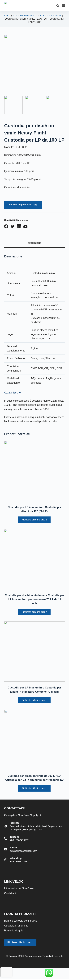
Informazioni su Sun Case (19, 888)
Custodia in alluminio (16, 925)
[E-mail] (25, 226)
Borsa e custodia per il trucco (20, 920)
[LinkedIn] (19, 226)
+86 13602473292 (19, 840)
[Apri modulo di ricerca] (57, 5)
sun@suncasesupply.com (23, 850)
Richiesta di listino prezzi (34, 519)
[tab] (34, 243)
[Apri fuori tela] (63, 5)
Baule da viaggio (13, 930)
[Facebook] (6, 226)
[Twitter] (13, 226)
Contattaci (10, 893)
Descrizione (34, 243)
